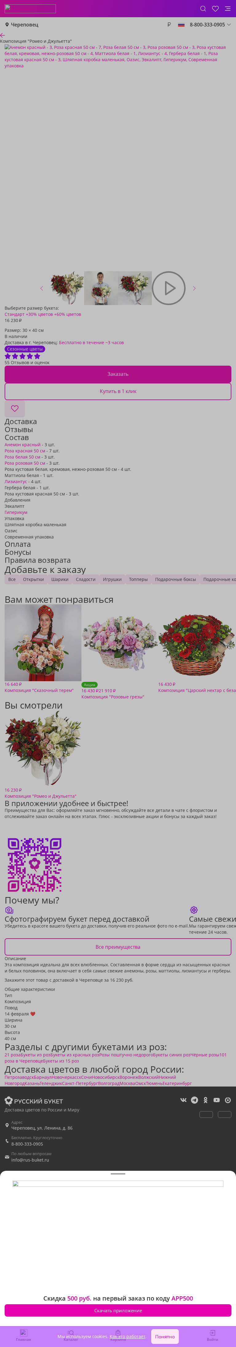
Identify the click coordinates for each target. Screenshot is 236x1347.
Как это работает (127, 1336)
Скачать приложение (118, 1310)
